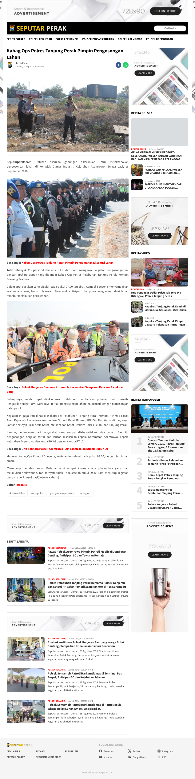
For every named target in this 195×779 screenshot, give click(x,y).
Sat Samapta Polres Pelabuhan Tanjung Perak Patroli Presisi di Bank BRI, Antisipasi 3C (164, 491)
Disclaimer (13, 751)
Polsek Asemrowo (130, 39)
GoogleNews (138, 757)
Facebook (108, 751)
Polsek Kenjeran (40, 39)
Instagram (167, 751)
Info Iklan (71, 751)
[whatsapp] (126, 65)
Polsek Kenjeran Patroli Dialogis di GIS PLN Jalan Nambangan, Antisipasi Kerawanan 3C (163, 506)
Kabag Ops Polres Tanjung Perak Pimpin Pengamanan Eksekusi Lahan (67, 263)
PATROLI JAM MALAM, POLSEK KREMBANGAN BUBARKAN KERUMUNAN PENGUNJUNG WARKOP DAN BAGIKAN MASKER (165, 171)
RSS (164, 757)
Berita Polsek (138, 149)
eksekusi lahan (17, 493)
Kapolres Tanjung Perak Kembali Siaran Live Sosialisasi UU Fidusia (166, 308)
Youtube (107, 757)
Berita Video (137, 289)
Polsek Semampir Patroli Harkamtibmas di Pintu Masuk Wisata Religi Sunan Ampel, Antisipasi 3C (84, 707)
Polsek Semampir (67, 39)
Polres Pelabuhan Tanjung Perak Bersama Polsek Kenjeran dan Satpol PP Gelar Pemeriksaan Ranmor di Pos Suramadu (87, 585)
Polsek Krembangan (159, 39)
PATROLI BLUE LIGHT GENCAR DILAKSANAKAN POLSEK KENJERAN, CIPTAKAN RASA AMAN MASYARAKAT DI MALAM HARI (166, 186)
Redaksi (22, 485)
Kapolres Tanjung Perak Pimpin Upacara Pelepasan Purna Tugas (165, 323)
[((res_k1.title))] (159, 132)
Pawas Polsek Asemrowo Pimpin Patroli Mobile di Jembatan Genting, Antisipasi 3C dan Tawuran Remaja (87, 554)
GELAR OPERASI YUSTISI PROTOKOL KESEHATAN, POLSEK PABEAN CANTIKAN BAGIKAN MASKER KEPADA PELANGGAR (156, 156)
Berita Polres (16, 39)
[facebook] (118, 65)
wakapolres (37, 493)
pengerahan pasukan (62, 493)
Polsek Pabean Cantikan (98, 39)
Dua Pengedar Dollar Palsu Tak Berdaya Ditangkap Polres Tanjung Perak (156, 294)
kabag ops (85, 493)
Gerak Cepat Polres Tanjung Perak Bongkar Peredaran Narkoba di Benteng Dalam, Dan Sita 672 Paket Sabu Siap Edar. (166, 476)
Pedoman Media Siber (48, 757)
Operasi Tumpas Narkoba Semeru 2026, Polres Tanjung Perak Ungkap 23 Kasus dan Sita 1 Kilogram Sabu (166, 446)
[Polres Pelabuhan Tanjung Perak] (37, 28)
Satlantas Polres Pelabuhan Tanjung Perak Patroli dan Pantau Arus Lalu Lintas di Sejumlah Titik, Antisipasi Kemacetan (165, 462)
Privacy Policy (16, 757)
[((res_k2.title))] (159, 272)
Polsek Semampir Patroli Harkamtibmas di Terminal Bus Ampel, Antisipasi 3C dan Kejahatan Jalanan (85, 675)
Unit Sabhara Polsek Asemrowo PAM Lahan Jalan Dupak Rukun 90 (65, 449)
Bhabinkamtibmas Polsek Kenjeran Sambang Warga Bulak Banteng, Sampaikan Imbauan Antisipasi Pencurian (86, 644)
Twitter (136, 751)
